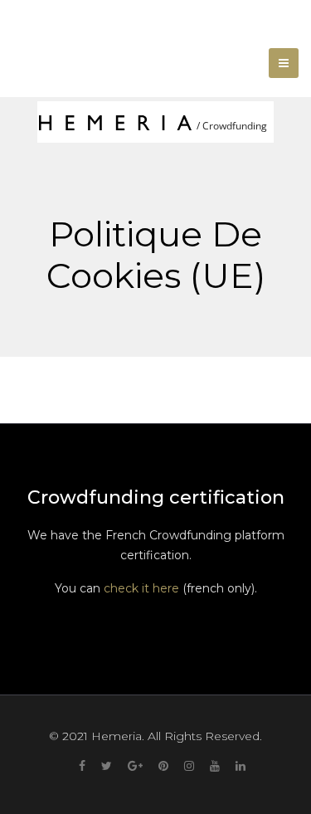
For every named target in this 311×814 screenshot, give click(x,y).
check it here (141, 588)
